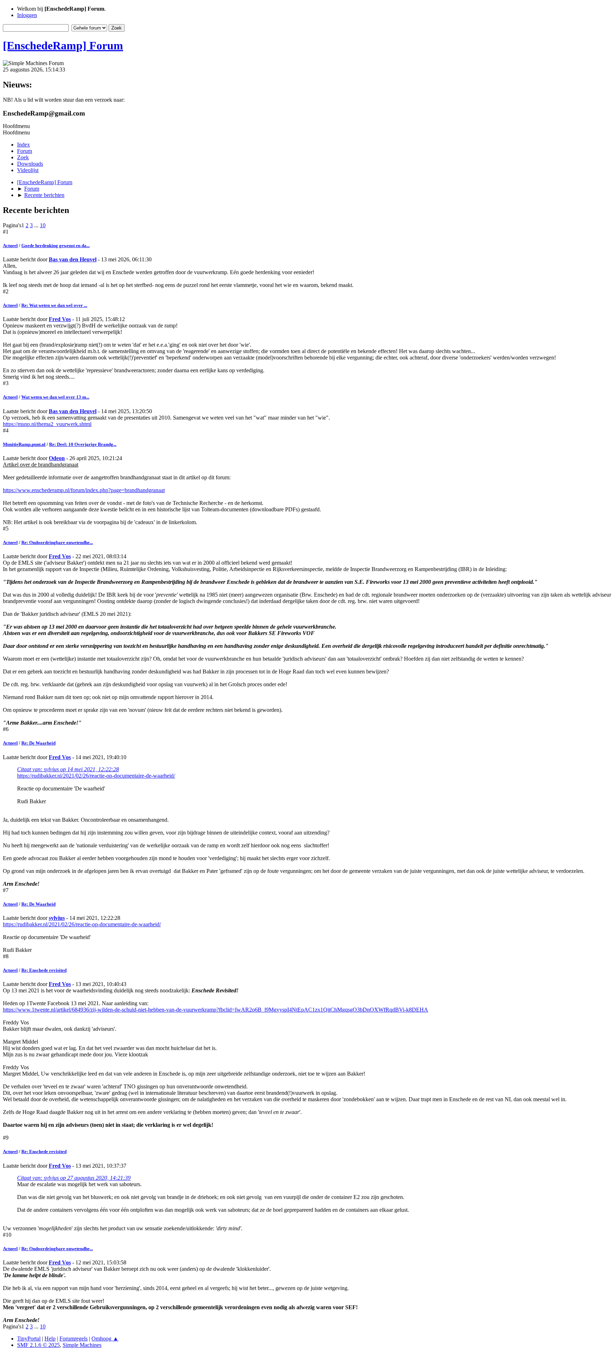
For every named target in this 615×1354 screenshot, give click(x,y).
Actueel (10, 245)
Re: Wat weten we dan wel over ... (54, 305)
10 (43, 225)
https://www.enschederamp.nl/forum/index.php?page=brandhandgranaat (84, 490)
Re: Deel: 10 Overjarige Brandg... (82, 444)
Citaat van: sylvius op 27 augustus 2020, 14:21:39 (74, 1178)
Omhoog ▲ (105, 1339)
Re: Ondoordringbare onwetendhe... (57, 542)
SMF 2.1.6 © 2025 (38, 1345)
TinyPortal (29, 1339)
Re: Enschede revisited (44, 970)
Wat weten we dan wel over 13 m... (55, 397)
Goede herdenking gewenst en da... (55, 245)
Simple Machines (82, 1345)
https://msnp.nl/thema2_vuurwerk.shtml (47, 424)
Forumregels (73, 1339)
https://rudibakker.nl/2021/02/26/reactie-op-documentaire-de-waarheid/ (96, 776)
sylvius (57, 918)
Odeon (57, 458)
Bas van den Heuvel (72, 259)
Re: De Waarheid (38, 743)
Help (50, 1339)
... (37, 225)
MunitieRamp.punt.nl (24, 444)
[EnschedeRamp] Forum (63, 45)
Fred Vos (60, 319)
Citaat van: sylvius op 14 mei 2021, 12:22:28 (68, 769)
